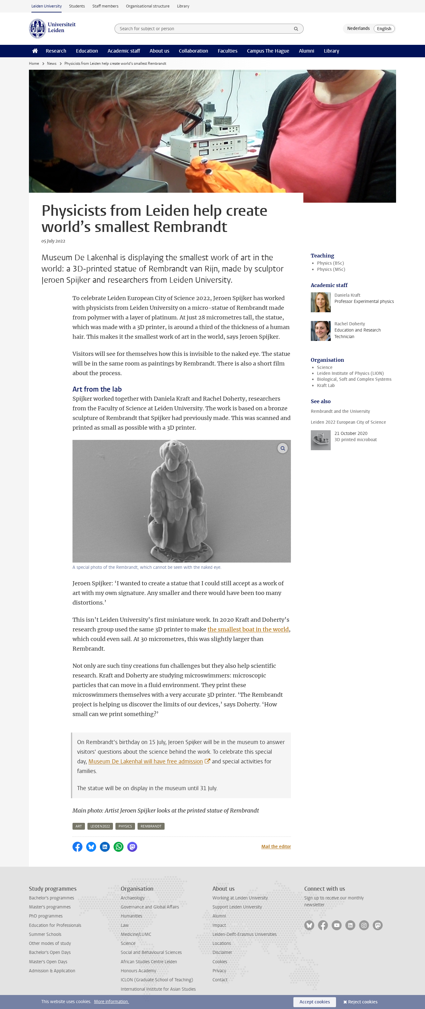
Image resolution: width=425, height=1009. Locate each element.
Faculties (227, 51)
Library (183, 6)
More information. (111, 1002)
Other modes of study (50, 943)
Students (77, 6)
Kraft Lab (326, 386)
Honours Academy (138, 971)
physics (125, 826)
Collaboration (193, 51)
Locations (222, 943)
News (51, 63)
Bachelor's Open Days (50, 952)
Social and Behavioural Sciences (151, 952)
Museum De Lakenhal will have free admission (145, 761)
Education (87, 51)
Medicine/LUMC (136, 934)
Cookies (220, 962)
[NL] (358, 28)
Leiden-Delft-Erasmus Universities (245, 934)
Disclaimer (222, 952)
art (79, 826)
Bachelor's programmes (51, 898)
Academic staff (124, 51)
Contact (220, 980)
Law (125, 925)
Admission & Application (52, 971)
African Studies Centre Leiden (149, 962)
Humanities (131, 916)
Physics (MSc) (331, 269)
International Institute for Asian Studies (158, 989)
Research (56, 51)
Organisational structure (148, 6)
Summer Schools (45, 934)
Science (325, 367)
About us (159, 51)
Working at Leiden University (240, 898)
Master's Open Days (48, 962)
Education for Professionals (55, 925)
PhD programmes (46, 916)
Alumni (306, 51)
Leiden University (46, 6)
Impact (219, 925)
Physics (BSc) (330, 263)
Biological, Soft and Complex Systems (354, 379)
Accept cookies (315, 1002)
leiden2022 (100, 826)
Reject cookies (362, 1002)
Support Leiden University (237, 907)
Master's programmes (50, 907)
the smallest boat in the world (248, 629)
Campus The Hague (268, 51)
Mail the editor (276, 847)
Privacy (219, 971)
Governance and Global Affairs (150, 907)
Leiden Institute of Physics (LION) (350, 373)
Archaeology (133, 898)
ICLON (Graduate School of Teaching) (157, 980)
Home (34, 63)
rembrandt (151, 826)
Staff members (105, 6)
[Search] (296, 29)
